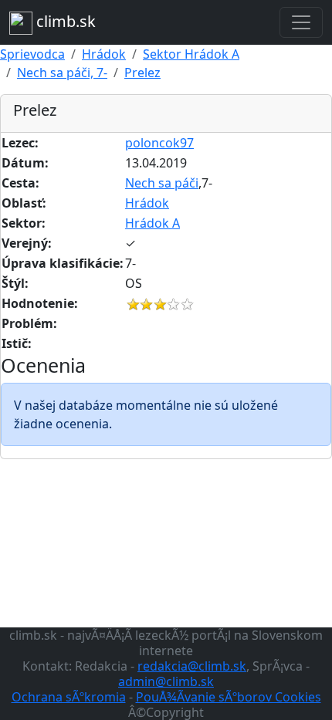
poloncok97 (159, 142)
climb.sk (64, 21)
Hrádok (104, 54)
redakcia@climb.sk (191, 665)
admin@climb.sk (166, 681)
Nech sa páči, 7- (62, 72)
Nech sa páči (161, 182)
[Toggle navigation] (301, 22)
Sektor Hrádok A (191, 54)
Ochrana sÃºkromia (69, 696)
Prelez (142, 72)
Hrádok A (152, 223)
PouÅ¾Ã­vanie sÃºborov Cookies (228, 696)
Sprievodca (32, 54)
